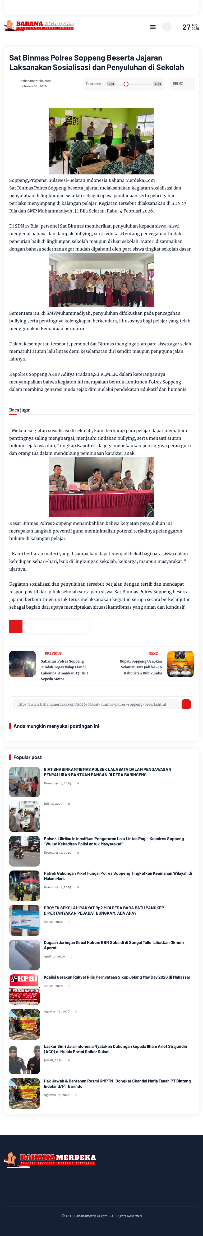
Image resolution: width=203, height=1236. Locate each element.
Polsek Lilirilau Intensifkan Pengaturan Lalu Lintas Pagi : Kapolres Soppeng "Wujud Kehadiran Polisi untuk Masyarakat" (114, 841)
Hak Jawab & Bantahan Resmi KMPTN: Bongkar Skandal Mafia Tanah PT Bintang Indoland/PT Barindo (117, 1083)
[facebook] (29, 626)
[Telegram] (55, 626)
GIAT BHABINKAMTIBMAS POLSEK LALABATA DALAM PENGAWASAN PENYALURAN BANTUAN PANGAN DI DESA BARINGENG (107, 772)
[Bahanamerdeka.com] (39, 30)
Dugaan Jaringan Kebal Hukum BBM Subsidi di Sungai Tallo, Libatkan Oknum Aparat (114, 945)
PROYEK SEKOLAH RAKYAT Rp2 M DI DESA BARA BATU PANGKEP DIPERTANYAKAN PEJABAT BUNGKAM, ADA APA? (104, 910)
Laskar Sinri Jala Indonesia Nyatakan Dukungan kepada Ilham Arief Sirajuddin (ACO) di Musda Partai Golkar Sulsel (115, 1049)
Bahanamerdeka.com (91, 1216)
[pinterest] (82, 626)
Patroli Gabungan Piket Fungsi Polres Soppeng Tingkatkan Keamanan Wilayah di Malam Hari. (118, 876)
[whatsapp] (68, 626)
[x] (42, 626)
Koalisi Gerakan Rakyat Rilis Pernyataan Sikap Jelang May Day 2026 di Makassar (117, 976)
